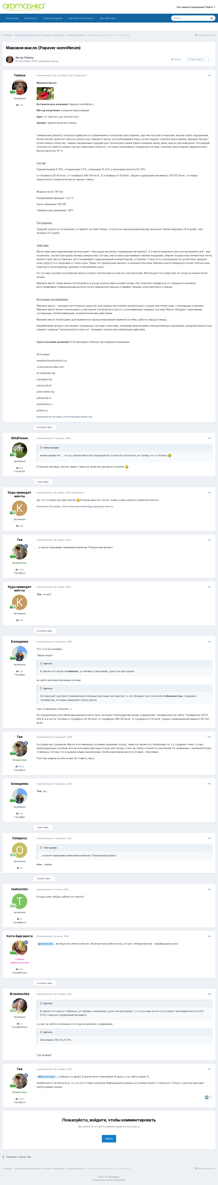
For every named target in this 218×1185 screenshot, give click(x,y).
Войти (109, 1138)
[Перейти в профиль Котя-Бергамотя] (19, 948)
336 (20, 525)
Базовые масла (49, 61)
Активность (30, 18)
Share (177, 59)
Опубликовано (55, 75)
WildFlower (19, 438)
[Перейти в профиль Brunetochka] (19, 1006)
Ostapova (19, 838)
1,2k (20, 105)
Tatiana (28, 57)
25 (20, 867)
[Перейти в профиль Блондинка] (19, 653)
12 (20, 919)
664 (20, 468)
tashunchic (19, 889)
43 (20, 1023)
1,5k (20, 671)
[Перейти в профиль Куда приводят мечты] (19, 508)
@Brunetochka (46, 1076)
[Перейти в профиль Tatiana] (9, 59)
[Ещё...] (209, 75)
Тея (19, 540)
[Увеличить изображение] (169, 455)
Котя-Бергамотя (20, 936)
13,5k (21, 569)
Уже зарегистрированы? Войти (195, 7)
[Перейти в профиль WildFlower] (19, 450)
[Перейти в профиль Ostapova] (19, 850)
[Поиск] (211, 18)
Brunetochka (19, 994)
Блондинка (19, 641)
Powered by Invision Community (109, 1180)
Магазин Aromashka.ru (81, 18)
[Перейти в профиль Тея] (19, 552)
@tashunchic (45, 943)
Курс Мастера (107, 18)
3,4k (20, 969)
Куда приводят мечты (20, 494)
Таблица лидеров (53, 18)
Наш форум (12, 18)
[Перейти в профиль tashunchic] (19, 901)
